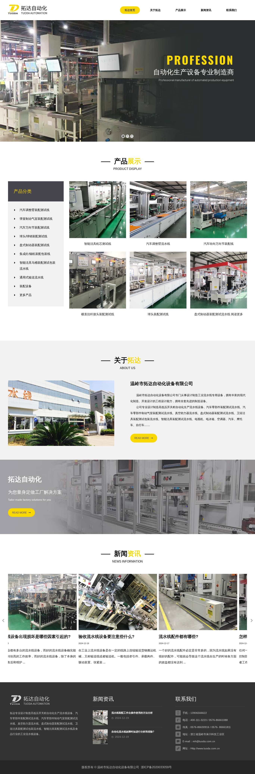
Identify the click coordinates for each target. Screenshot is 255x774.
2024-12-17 (13, 643)
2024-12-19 (174, 643)
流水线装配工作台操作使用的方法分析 (132, 712)
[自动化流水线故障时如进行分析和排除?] (100, 736)
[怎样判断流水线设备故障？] (127, 602)
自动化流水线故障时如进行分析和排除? (132, 731)
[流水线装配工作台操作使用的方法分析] (208, 602)
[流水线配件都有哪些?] (47, 602)
